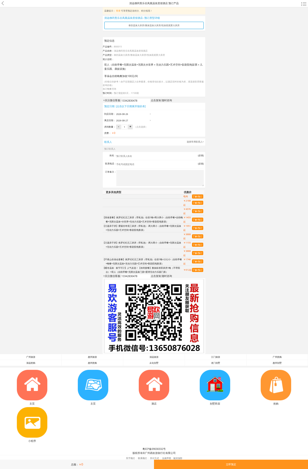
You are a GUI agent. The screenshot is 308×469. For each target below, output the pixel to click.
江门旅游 (215, 357)
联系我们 (142, 458)
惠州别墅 (277, 362)
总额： (77, 464)
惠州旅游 (92, 357)
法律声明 (166, 458)
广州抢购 (277, 357)
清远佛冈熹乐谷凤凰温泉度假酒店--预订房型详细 (132, 18)
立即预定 (231, 464)
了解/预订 (197, 196)
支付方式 (154, 458)
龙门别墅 (215, 362)
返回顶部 (177, 458)
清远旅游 (154, 357)
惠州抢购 (92, 362)
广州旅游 (30, 357)
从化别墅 (154, 362)
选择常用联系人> (195, 141)
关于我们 (130, 458)
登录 (118, 10)
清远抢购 (30, 362)
